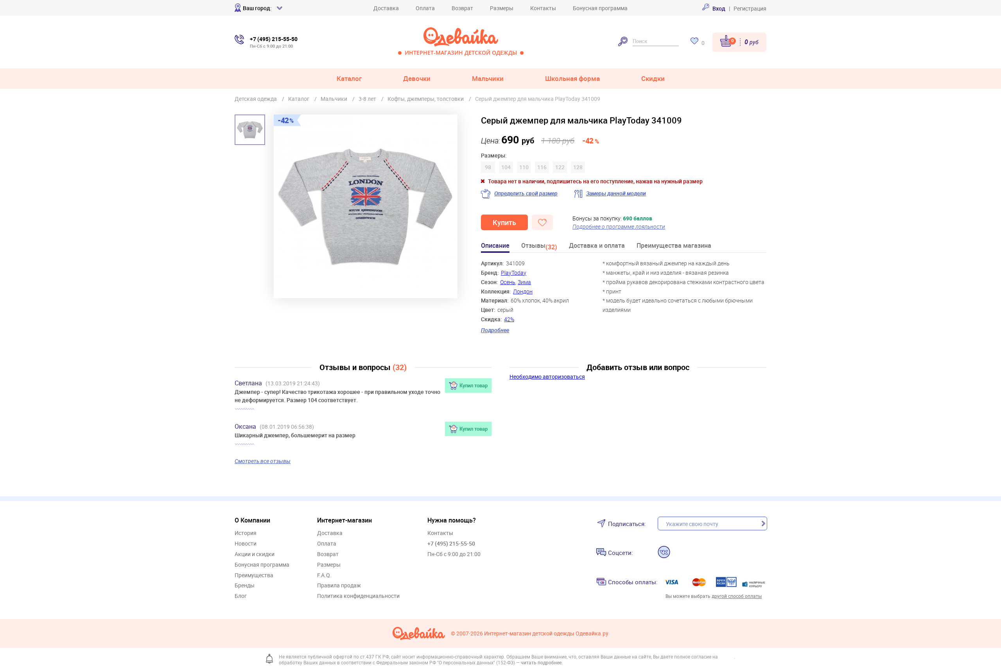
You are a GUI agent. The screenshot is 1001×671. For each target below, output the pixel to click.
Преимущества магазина (674, 246)
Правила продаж (339, 585)
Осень (507, 282)
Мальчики (488, 78)
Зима (524, 282)
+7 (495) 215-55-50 (451, 543)
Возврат (462, 8)
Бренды (245, 585)
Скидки (653, 78)
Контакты (543, 8)
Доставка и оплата (597, 246)
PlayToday (513, 272)
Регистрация (750, 8)
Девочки (417, 78)
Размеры (501, 8)
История (246, 533)
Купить (504, 222)
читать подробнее (541, 662)
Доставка (386, 8)
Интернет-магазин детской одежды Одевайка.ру (546, 633)
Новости (246, 543)
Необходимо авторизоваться (547, 376)
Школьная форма (572, 78)
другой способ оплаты (737, 596)
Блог (241, 596)
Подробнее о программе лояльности (618, 226)
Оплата (425, 8)
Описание (495, 246)
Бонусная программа (600, 8)
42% (509, 319)
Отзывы (539, 246)
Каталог (349, 78)
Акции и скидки (254, 554)
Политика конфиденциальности (358, 596)
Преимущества (254, 575)
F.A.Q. (324, 575)
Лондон (523, 291)
